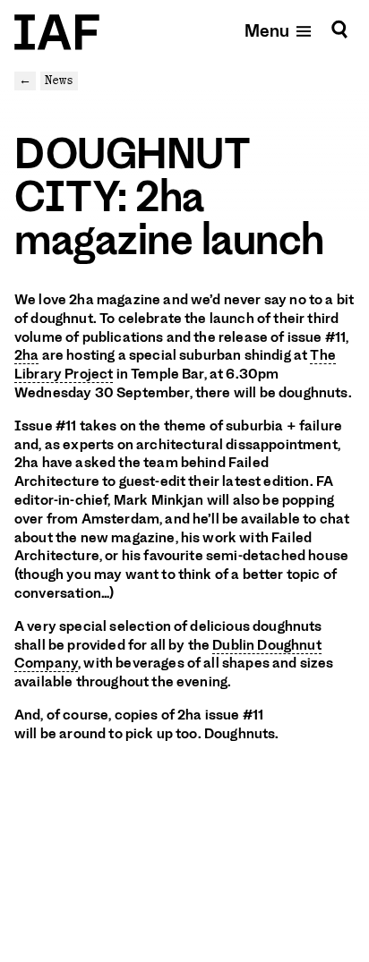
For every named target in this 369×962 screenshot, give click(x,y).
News (59, 80)
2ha (26, 355)
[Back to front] (56, 32)
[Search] (339, 30)
